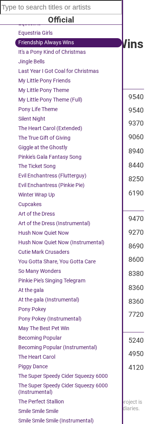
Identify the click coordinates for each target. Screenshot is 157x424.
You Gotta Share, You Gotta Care (57, 261)
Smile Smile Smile (38, 411)
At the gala (31, 290)
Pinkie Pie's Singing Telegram (51, 280)
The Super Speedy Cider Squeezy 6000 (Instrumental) (63, 388)
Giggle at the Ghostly (42, 147)
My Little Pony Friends (44, 80)
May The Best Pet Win (43, 328)
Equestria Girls (35, 33)
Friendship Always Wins (46, 42)
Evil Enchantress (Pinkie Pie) (51, 185)
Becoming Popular (40, 338)
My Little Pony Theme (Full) (50, 100)
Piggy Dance (33, 366)
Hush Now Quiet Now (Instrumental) (61, 242)
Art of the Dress (36, 214)
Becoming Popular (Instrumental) (57, 347)
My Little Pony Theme (43, 90)
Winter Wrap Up (36, 195)
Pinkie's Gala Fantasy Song (50, 157)
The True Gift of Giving (44, 138)
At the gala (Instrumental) (48, 300)
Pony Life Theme (38, 109)
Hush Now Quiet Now (43, 233)
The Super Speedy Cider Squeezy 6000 (63, 376)
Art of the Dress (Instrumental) (54, 223)
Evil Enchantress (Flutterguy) (52, 176)
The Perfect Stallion (41, 401)
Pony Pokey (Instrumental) (50, 319)
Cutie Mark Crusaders (43, 252)
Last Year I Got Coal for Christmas (58, 71)
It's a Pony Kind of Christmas (52, 52)
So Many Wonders (39, 271)
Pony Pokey (32, 309)
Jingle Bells (31, 61)
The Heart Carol (36, 357)
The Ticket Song (37, 166)
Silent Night (31, 119)
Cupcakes (30, 204)
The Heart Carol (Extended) (50, 128)
